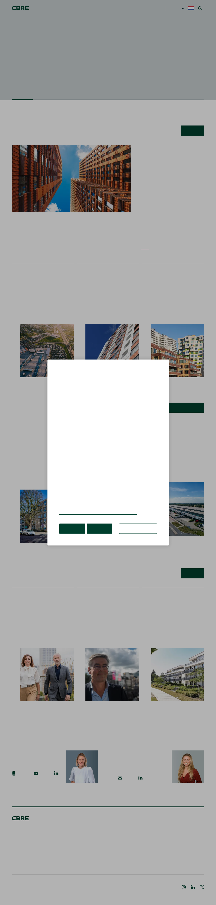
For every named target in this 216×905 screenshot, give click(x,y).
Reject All (97, 522)
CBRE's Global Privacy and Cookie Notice (93, 506)
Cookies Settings (139, 522)
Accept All (71, 522)
